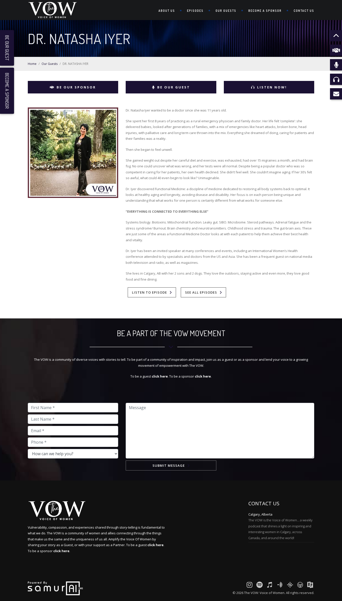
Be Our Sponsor (76, 87)
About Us (166, 11)
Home (32, 64)
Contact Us (304, 11)
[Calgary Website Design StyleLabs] (55, 588)
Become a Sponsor (265, 11)
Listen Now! (272, 87)
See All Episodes (201, 292)
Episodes (195, 11)
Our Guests (226, 11)
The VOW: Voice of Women (264, 592)
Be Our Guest (173, 87)
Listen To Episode (149, 292)
